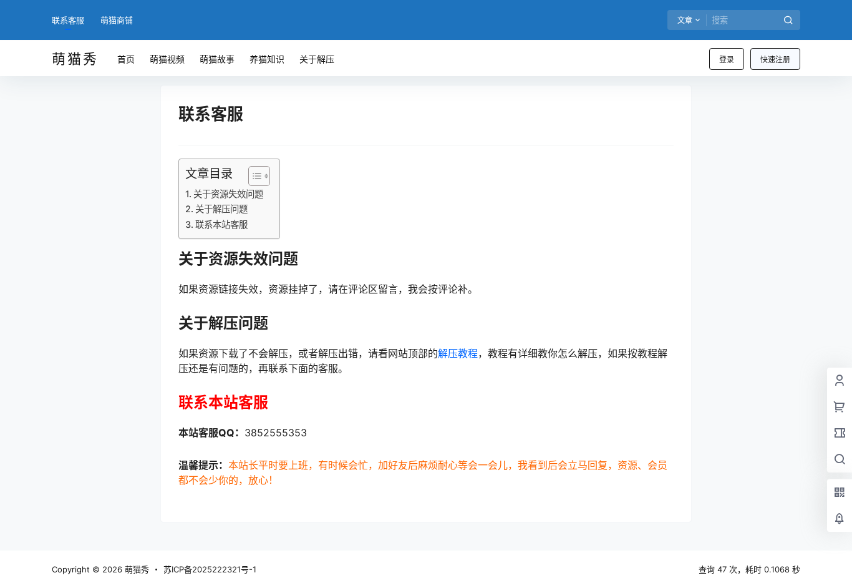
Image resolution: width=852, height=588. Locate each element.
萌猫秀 (135, 569)
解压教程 (458, 353)
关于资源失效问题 (228, 194)
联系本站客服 (221, 224)
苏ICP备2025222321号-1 (209, 569)
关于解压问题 (221, 208)
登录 (726, 59)
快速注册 (775, 59)
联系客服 (68, 20)
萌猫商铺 (116, 20)
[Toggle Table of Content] (253, 176)
